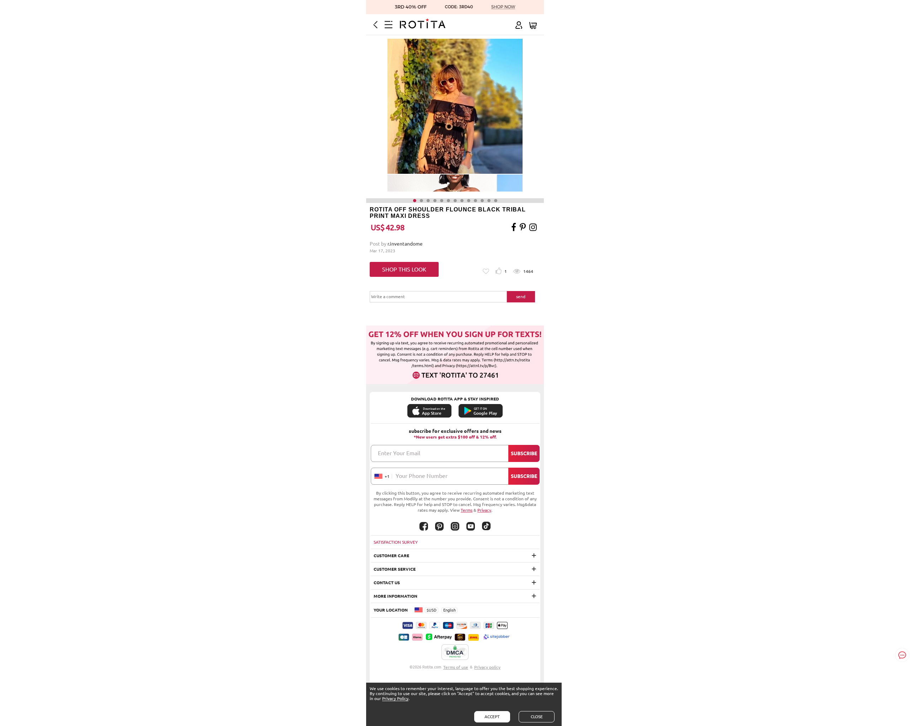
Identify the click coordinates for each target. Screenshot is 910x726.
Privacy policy (487, 667)
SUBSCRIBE (524, 453)
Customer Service (395, 569)
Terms (466, 510)
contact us (387, 582)
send (520, 296)
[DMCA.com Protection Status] (455, 652)
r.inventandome (405, 244)
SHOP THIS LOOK (404, 269)
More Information (395, 596)
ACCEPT (492, 716)
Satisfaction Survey (396, 542)
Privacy (484, 510)
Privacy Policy (395, 698)
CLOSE (537, 716)
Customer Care (391, 555)
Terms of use (455, 667)
